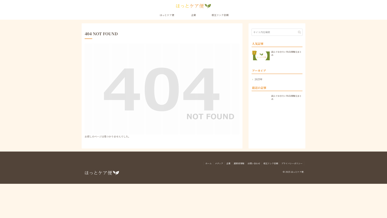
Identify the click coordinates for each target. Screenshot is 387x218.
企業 (228, 163)
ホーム (208, 163)
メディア (219, 163)
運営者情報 (239, 163)
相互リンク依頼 (270, 163)
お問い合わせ (253, 163)
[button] (299, 32)
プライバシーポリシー (291, 163)
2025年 (258, 79)
